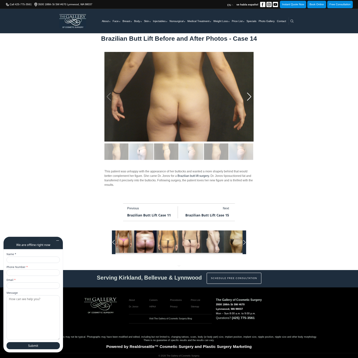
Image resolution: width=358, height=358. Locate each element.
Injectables (159, 21)
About (105, 21)
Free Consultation (340, 4)
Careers (153, 300)
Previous (133, 208)
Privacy (174, 306)
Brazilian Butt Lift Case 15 (207, 215)
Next (226, 208)
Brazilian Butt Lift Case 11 (149, 215)
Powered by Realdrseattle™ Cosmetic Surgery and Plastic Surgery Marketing (179, 346)
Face (116, 21)
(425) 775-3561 (243, 318)
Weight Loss (220, 21)
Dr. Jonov (133, 306)
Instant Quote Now (293, 4)
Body (137, 21)
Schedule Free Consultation (234, 278)
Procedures (176, 300)
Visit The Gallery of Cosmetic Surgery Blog (170, 318)
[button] (249, 97)
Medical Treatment (198, 21)
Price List (237, 21)
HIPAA (152, 306)
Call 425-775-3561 (21, 4)
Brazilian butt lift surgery (193, 175)
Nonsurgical (176, 21)
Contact (281, 21)
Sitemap (195, 306)
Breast (126, 21)
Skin (146, 21)
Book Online (317, 4)
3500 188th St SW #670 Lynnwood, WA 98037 (65, 4)
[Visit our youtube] (275, 4)
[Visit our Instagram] (269, 4)
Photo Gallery (267, 21)
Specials (251, 21)
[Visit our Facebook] (262, 4)
